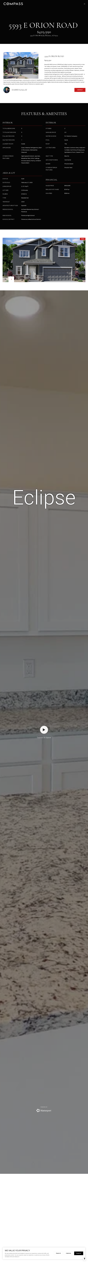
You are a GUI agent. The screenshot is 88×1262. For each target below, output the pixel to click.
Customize (68, 1253)
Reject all (58, 1253)
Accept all (78, 1253)
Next (11, 279)
